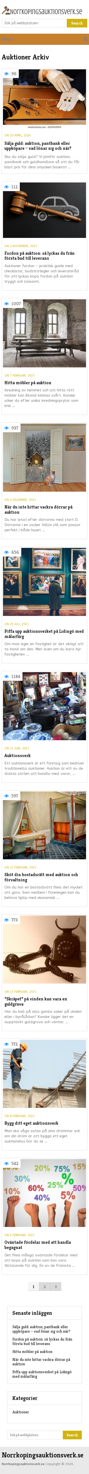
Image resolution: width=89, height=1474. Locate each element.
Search (77, 23)
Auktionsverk (17, 755)
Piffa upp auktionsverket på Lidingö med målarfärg (44, 634)
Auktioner (20, 1412)
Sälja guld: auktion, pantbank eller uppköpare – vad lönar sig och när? (37, 146)
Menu (7, 39)
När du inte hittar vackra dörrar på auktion (38, 510)
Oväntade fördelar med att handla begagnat (37, 1245)
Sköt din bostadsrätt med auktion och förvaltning (41, 877)
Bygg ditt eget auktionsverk (31, 1123)
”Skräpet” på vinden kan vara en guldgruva (35, 1001)
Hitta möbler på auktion (27, 382)
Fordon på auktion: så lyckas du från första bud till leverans (39, 256)
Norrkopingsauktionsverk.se (42, 1455)
